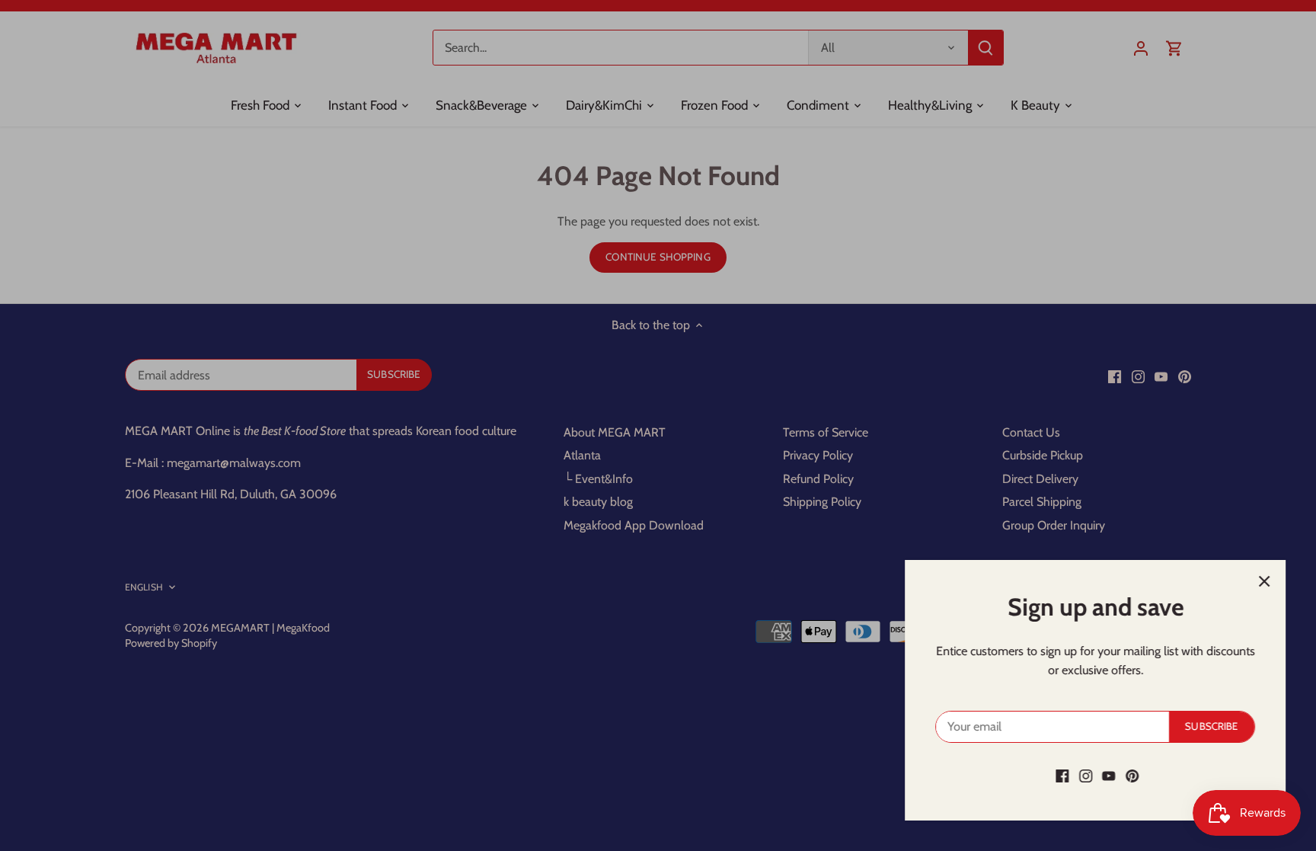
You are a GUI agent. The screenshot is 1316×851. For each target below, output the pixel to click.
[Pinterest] (1132, 775)
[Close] (1264, 581)
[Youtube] (1108, 775)
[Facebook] (1062, 775)
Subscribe (1211, 726)
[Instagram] (1085, 775)
